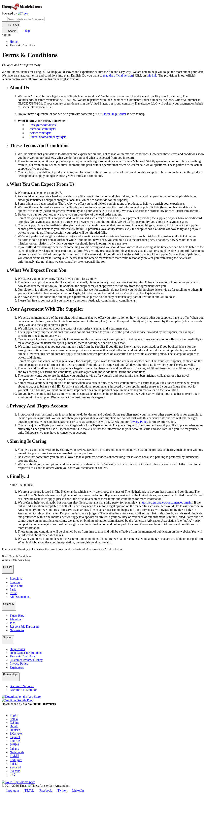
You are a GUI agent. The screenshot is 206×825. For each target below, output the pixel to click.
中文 (13, 774)
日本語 (14, 756)
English (14, 715)
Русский (15, 767)
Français (15, 740)
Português (16, 760)
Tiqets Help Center (114, 114)
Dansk (14, 726)
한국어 (14, 744)
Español (15, 737)
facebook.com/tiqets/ (43, 129)
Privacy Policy (139, 421)
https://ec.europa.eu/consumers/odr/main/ (166, 502)
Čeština (14, 722)
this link (152, 75)
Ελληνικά (16, 733)
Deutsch (15, 730)
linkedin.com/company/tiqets (48, 137)
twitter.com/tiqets (40, 133)
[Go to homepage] (23, 13)
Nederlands (17, 752)
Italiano (14, 748)
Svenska (15, 771)
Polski (14, 763)
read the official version (118, 75)
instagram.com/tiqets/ (43, 124)
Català (14, 719)
